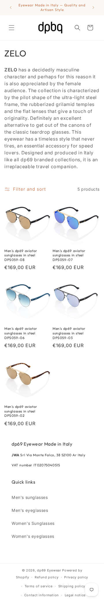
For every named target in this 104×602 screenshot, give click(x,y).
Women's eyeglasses (33, 536)
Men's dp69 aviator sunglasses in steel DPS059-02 (20, 411)
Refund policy (46, 577)
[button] (11, 27)
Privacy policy (76, 577)
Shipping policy (72, 586)
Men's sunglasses (30, 497)
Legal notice (75, 595)
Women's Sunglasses (33, 523)
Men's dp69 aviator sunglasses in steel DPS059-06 (20, 333)
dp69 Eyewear (49, 570)
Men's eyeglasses (30, 510)
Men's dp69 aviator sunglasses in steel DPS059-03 (69, 333)
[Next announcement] (93, 7)
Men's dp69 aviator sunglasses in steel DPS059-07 (69, 255)
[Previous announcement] (10, 7)
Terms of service (39, 586)
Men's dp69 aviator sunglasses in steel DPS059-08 (20, 255)
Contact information (41, 595)
